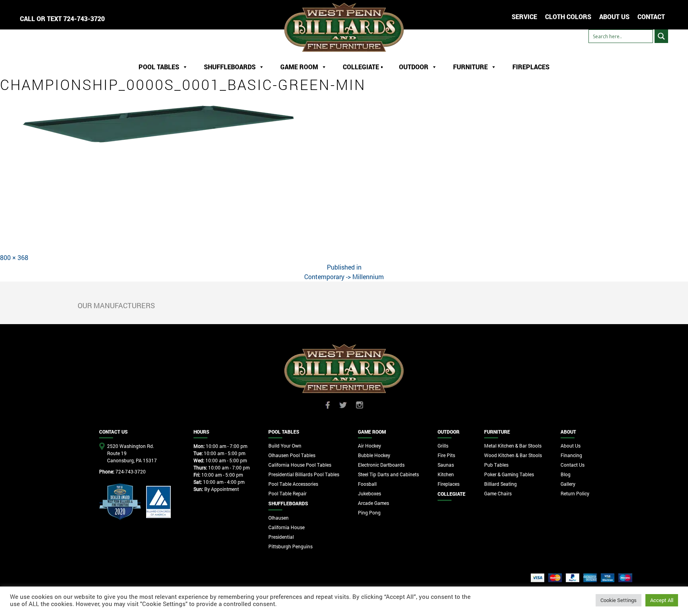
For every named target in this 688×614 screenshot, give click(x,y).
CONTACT (651, 16)
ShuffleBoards (230, 67)
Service (524, 16)
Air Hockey (369, 445)
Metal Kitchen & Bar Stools (512, 445)
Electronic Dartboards (381, 464)
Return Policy (575, 493)
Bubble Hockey (374, 455)
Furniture (470, 67)
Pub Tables (496, 464)
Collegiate (451, 494)
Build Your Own (284, 445)
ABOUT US (614, 16)
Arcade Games (373, 503)
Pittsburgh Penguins (290, 546)
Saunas (446, 464)
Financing (571, 455)
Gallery (568, 484)
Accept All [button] (661, 600)
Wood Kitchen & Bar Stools (513, 455)
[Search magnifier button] (661, 36)
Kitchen (446, 474)
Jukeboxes (369, 493)
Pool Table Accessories (293, 484)
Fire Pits (446, 455)
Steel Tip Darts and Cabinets (388, 474)
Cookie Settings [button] (618, 600)
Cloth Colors (568, 16)
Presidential (281, 537)
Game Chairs (498, 493)
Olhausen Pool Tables (291, 455)
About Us (570, 445)
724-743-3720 (84, 18)
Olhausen (278, 517)
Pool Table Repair (287, 493)
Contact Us (572, 464)
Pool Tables (159, 67)
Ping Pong (369, 512)
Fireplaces (530, 67)
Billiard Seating (500, 484)
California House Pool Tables (299, 464)
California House (286, 527)
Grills (443, 445)
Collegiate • (363, 67)
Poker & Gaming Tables (509, 474)
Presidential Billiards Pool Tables (303, 474)
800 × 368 (14, 257)
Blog (566, 474)
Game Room (299, 67)
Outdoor (413, 67)
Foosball (367, 484)
